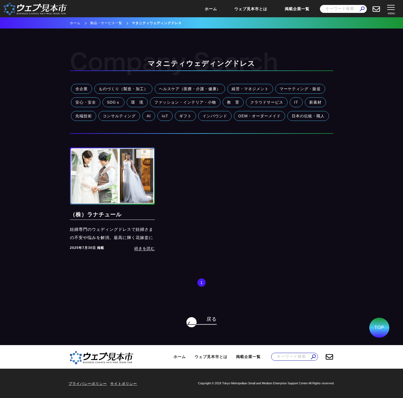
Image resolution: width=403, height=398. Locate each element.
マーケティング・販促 (300, 89)
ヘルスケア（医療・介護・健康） (190, 89)
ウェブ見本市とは (250, 9)
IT (296, 102)
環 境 (137, 102)
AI (149, 116)
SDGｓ (113, 102)
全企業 (81, 89)
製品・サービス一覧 (106, 23)
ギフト (185, 116)
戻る (211, 319)
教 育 (233, 102)
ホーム (211, 9)
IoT (165, 116)
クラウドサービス (266, 102)
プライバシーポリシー (88, 384)
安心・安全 (85, 102)
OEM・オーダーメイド (259, 116)
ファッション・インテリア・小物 (185, 102)
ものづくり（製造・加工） (123, 89)
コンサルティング (119, 116)
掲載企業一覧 (297, 9)
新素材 (315, 102)
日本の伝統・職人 (308, 116)
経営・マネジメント (250, 89)
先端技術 (83, 116)
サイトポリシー (123, 384)
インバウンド (215, 116)
